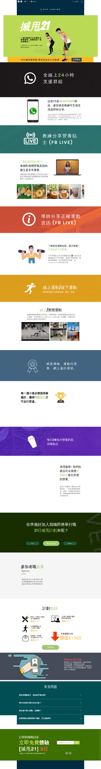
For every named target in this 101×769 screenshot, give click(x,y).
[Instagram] (19, 1)
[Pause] (23, 339)
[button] (82, 1)
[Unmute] (25, 339)
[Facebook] (21, 1)
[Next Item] (82, 191)
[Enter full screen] (48, 339)
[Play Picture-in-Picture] (45, 339)
